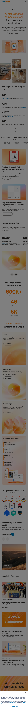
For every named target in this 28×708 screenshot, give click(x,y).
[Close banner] (25, 692)
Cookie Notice (12, 702)
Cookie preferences (14, 706)
